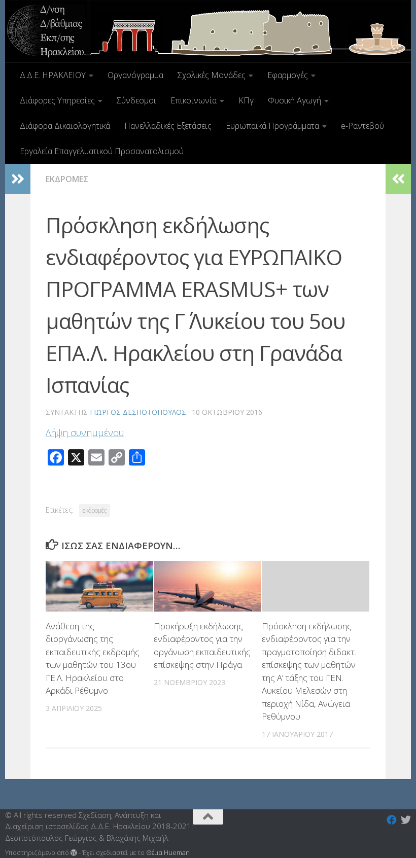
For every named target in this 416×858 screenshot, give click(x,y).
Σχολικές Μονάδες (212, 75)
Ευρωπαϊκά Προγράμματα (272, 125)
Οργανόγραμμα (135, 75)
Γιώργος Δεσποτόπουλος (138, 412)
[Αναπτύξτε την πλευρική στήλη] (17, 179)
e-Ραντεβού (362, 125)
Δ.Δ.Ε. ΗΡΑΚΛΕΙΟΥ (53, 75)
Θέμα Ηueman (168, 852)
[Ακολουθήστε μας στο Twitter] (406, 820)
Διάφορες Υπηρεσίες (57, 100)
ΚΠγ (246, 100)
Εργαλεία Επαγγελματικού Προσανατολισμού (102, 151)
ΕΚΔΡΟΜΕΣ (67, 179)
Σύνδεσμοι (136, 100)
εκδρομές (95, 510)
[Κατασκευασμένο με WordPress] (74, 852)
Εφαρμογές (287, 75)
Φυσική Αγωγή (294, 100)
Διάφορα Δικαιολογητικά (65, 125)
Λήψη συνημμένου (85, 432)
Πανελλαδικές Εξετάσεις (168, 125)
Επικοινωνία (193, 100)
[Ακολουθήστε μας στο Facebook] (392, 820)
